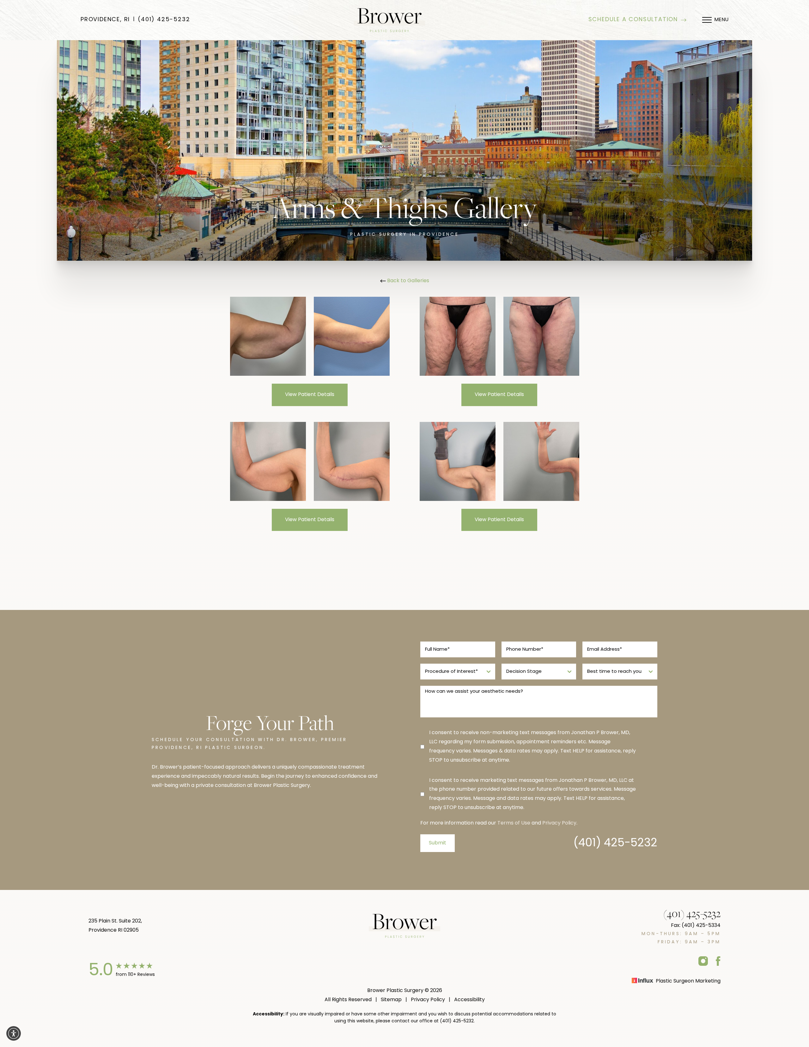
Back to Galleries (407, 280)
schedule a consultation (633, 20)
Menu (721, 19)
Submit (437, 843)
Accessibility (469, 999)
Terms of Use (513, 823)
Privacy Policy (559, 823)
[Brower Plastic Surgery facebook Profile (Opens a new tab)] (718, 961)
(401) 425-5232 (164, 20)
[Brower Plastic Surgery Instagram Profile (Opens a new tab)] (703, 961)
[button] (13, 1033)
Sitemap (391, 999)
